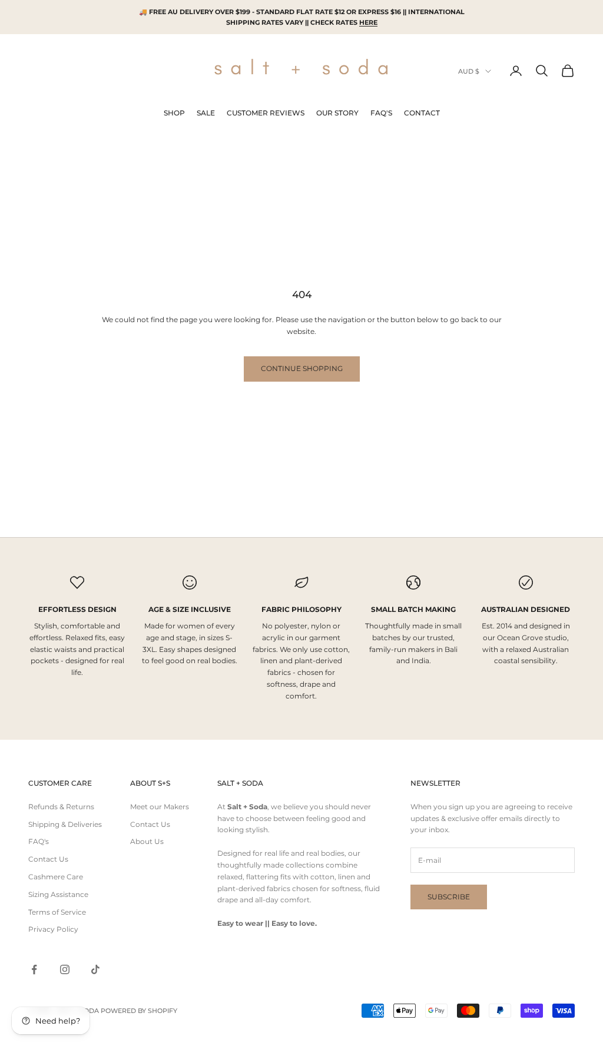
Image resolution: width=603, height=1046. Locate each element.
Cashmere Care (55, 876)
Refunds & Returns (61, 806)
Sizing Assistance (58, 894)
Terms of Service (57, 912)
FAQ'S (381, 112)
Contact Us (48, 859)
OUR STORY (337, 112)
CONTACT (422, 112)
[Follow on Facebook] (34, 969)
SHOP (174, 112)
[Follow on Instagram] (65, 969)
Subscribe (449, 896)
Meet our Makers (159, 806)
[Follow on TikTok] (95, 969)
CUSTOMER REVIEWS (265, 112)
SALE (206, 112)
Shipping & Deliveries (65, 824)
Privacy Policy (53, 929)
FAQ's (38, 841)
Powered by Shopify (139, 1011)
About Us (147, 841)
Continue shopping (302, 368)
